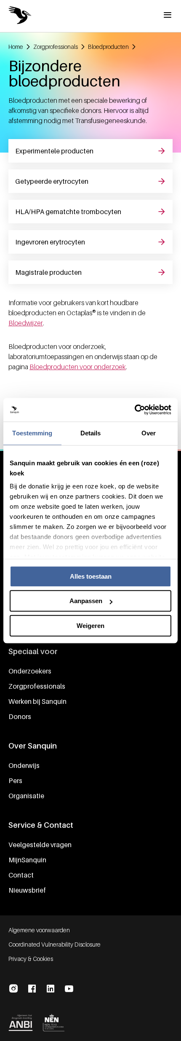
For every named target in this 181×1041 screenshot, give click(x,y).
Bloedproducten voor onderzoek (77, 366)
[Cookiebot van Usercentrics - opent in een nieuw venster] (134, 409)
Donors (19, 716)
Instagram (13, 989)
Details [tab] (90, 433)
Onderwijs (24, 765)
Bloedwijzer (25, 323)
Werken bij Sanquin (37, 701)
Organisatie (26, 795)
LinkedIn (50, 989)
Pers (15, 780)
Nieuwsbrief (27, 890)
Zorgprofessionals (36, 686)
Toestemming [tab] (32, 433)
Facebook (32, 989)
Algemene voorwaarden (39, 930)
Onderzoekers (29, 671)
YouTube (69, 989)
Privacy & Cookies (30, 958)
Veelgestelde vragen (40, 844)
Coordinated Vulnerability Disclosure (54, 944)
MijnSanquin (27, 860)
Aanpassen (85, 600)
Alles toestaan (91, 576)
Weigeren (90, 625)
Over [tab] (148, 433)
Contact (21, 875)
